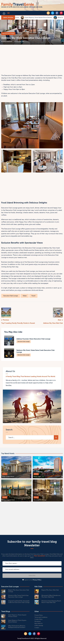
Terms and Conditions (40, 617)
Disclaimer (37, 621)
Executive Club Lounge (10, 296)
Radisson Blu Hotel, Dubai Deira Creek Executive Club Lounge (35, 351)
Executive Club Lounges (8, 33)
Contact (36, 627)
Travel (33, 296)
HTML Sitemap (38, 625)
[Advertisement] (16, 60)
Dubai (24, 296)
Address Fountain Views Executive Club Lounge (33, 339)
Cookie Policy (38, 619)
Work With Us (38, 623)
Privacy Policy (37, 580)
